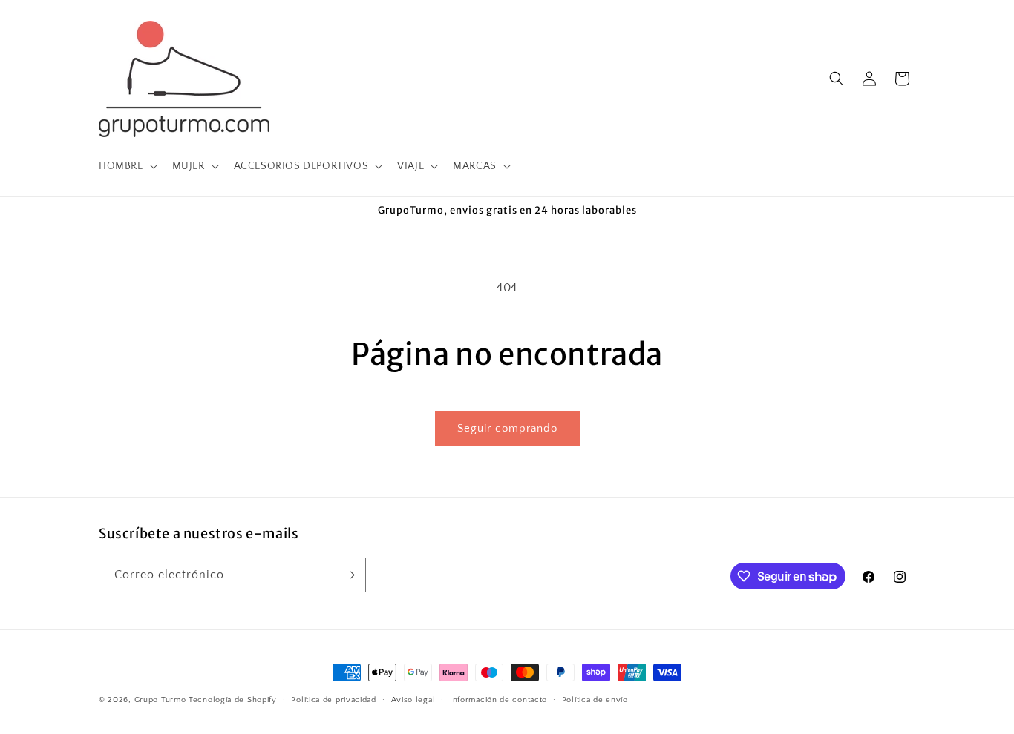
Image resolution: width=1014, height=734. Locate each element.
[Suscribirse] (349, 575)
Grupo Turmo (160, 699)
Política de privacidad (333, 699)
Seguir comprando (507, 428)
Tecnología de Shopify (233, 699)
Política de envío (595, 699)
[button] (126, 166)
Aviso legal (413, 699)
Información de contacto (498, 699)
